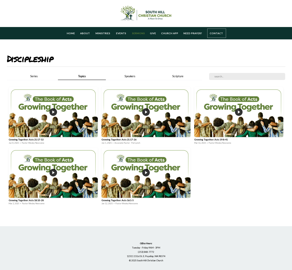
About (85, 33)
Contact (217, 33)
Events (121, 33)
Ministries (103, 33)
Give (153, 33)
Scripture (177, 76)
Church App (169, 33)
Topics (82, 76)
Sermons (138, 33)
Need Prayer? (192, 33)
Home (71, 33)
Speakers (130, 76)
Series (34, 76)
